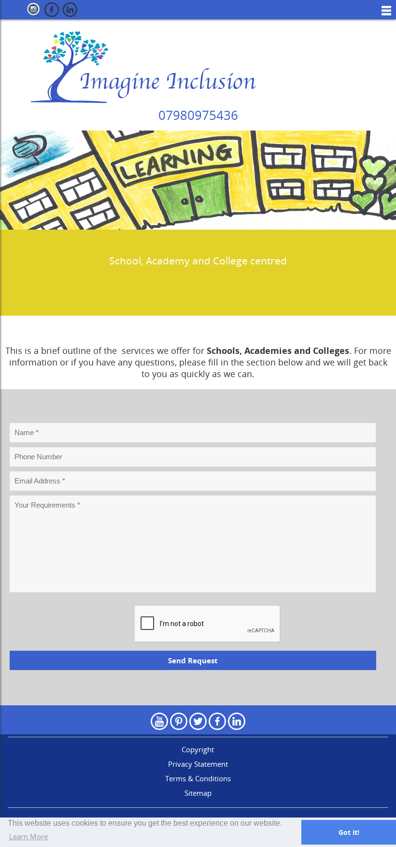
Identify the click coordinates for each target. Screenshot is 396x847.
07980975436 (198, 115)
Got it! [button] (349, 832)
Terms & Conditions (198, 778)
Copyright (198, 749)
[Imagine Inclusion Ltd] (140, 66)
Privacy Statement (198, 764)
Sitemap (198, 793)
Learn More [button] (28, 836)
